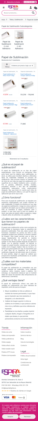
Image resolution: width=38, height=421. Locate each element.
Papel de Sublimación (9, 71)
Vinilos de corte (7, 332)
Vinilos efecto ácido (8, 345)
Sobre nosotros (26, 332)
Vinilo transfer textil (8, 349)
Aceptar (10, 416)
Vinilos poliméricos (8, 339)
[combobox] (16, 12)
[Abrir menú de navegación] (4, 7)
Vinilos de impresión (8, 335)
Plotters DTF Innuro (8, 352)
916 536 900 (6, 385)
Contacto (24, 345)
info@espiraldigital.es (9, 388)
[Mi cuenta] (31, 7)
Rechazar (27, 416)
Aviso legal (24, 359)
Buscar (33, 12)
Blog (22, 339)
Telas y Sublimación (16, 19)
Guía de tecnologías (27, 342)
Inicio (3, 19)
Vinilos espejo (6, 342)
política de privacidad (15, 412)
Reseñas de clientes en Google (16, 391)
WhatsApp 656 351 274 (20, 385)
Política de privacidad (28, 356)
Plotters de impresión (9, 355)
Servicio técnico (26, 335)
